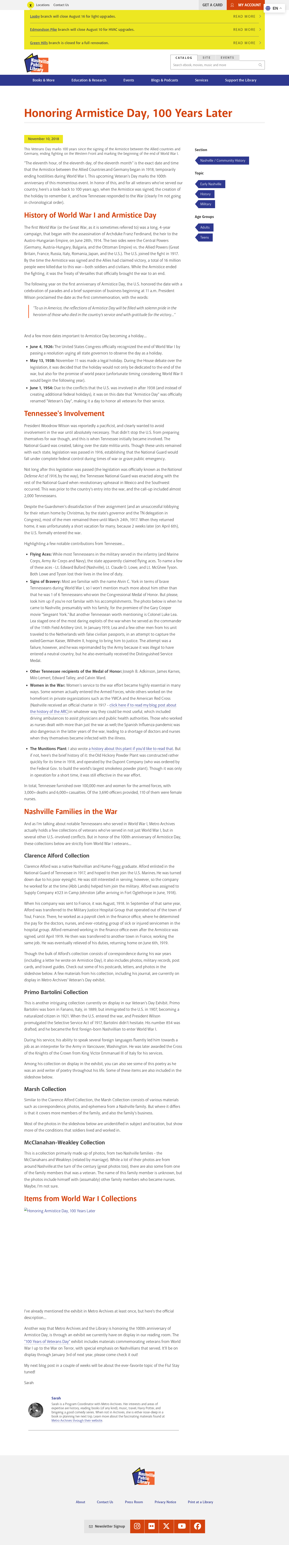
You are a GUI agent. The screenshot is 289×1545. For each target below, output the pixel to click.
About (80, 1502)
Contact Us (61, 5)
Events (228, 58)
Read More (246, 16)
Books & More (44, 80)
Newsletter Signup (110, 1526)
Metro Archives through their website (77, 1420)
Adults (205, 227)
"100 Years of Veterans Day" (47, 1341)
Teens (204, 237)
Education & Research (89, 80)
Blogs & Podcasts (164, 80)
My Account (249, 5)
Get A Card (212, 5)
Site (207, 58)
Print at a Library (200, 1502)
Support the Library (240, 80)
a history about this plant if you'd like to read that (131, 748)
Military (205, 204)
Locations (43, 5)
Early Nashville (210, 184)
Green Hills (39, 43)
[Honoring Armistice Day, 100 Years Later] (103, 1252)
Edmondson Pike (43, 29)
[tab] (184, 58)
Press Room (134, 1502)
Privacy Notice (165, 1502)
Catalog (184, 58)
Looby (35, 16)
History (205, 194)
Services (201, 80)
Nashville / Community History (222, 160)
